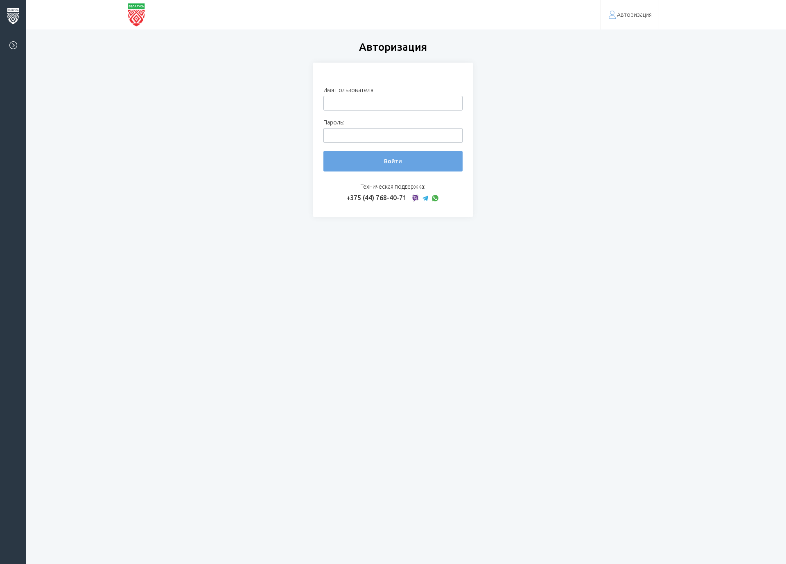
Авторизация (634, 14)
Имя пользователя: (349, 90)
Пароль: (333, 122)
